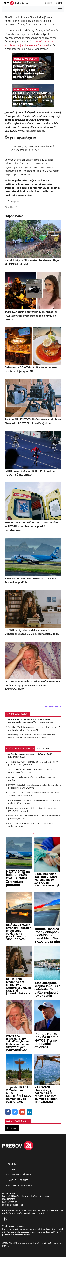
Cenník (11, 1169)
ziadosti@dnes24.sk (35, 1213)
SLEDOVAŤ (12, 1128)
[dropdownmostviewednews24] (33, 834)
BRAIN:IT (6, 1245)
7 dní (37, 748)
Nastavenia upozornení (20, 1185)
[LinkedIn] (29, 1112)
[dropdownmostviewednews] (33, 743)
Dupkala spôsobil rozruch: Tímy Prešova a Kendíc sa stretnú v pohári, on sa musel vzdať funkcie (31, 736)
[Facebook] (8, 1112)
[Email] (22, 1112)
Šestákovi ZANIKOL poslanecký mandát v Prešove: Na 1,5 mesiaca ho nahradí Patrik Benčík (34, 728)
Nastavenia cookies (17, 1180)
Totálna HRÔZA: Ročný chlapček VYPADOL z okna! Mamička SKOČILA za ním (30, 771)
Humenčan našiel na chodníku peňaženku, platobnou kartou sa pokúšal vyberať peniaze (30, 721)
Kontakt (12, 1163)
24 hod (45, 748)
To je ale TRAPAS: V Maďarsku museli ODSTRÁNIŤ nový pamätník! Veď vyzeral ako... (33, 763)
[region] (26, 3)
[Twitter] (15, 1112)
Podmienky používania (19, 1174)
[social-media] (4, 1219)
